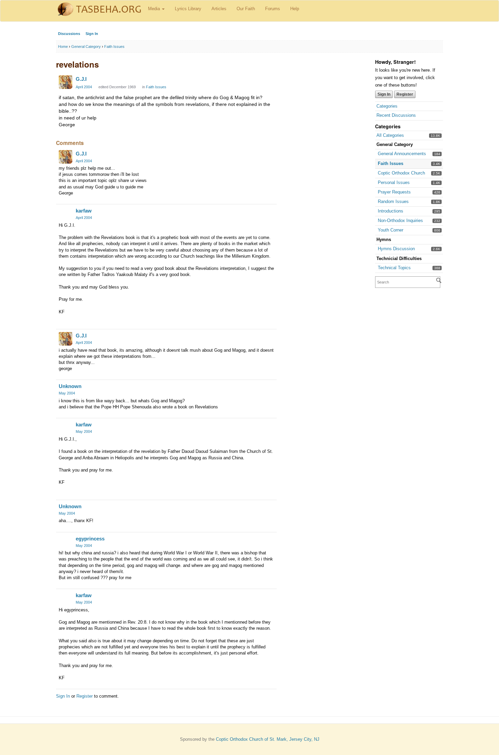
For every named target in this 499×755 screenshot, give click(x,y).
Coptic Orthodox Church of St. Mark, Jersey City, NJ (267, 739)
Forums (272, 8)
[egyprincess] (65, 542)
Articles (218, 8)
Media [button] (154, 8)
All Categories (390, 135)
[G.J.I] (65, 82)
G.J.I (81, 79)
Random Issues (393, 201)
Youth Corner (390, 230)
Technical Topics (394, 267)
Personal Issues (394, 182)
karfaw (84, 211)
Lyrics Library (188, 8)
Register (404, 94)
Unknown (70, 386)
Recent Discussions (396, 115)
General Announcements (402, 153)
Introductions (390, 211)
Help (294, 8)
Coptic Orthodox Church (401, 173)
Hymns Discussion (396, 248)
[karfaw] (65, 214)
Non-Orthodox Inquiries (400, 220)
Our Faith (246, 8)
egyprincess (90, 538)
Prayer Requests (394, 192)
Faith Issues (390, 163)
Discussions (69, 34)
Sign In (92, 34)
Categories (387, 106)
